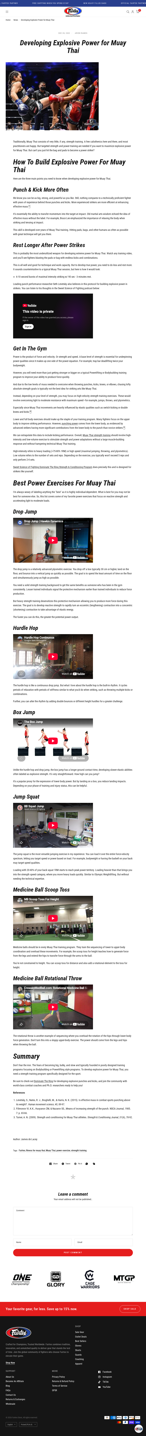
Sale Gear (79, 1332)
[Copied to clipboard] (95, 1164)
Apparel (78, 1363)
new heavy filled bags (78, 3)
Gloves (78, 1345)
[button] (139, 1429)
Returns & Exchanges (15, 1399)
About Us (10, 1376)
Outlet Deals (81, 1336)
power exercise (63, 1150)
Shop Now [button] (10, 1362)
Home (8, 20)
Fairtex (22, 1150)
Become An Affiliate (15, 1381)
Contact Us (11, 1395)
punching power (70, 423)
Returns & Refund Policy (63, 1381)
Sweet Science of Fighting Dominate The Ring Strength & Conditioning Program (52, 467)
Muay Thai (51, 1150)
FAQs (8, 1390)
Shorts (78, 1350)
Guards (78, 1354)
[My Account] (132, 12)
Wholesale (10, 1404)
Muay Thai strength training (96, 435)
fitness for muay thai (35, 1150)
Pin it (80, 1164)
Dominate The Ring (43, 1081)
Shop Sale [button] (130, 1309)
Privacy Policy (58, 1376)
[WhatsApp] (87, 1164)
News (16, 20)
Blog (8, 1385)
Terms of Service (59, 1385)
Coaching (79, 1359)
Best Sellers (80, 1341)
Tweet (67, 1164)
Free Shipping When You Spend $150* (34, 3)
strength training (79, 1150)
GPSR (54, 1390)
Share (55, 1164)
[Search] (128, 12)
